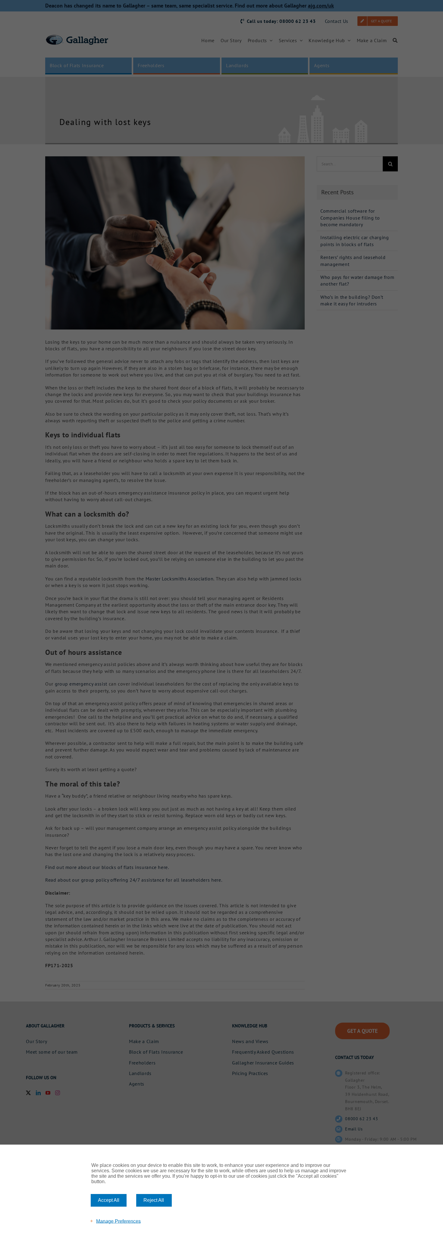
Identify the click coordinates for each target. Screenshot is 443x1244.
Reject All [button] (153, 1200)
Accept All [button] (108, 1200)
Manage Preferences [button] (118, 1221)
